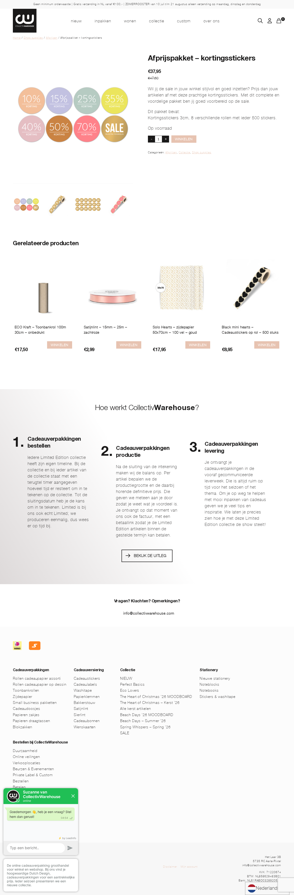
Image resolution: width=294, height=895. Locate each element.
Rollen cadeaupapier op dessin (39, 684)
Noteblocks (209, 684)
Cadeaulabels (85, 684)
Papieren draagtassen (31, 721)
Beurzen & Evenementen (33, 769)
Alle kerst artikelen (135, 708)
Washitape (83, 690)
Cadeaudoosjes (26, 708)
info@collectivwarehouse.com (148, 613)
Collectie (156, 21)
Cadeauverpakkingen (31, 670)
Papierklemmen (87, 696)
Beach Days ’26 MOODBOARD (146, 715)
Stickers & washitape (217, 696)
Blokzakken (22, 727)
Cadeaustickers (87, 678)
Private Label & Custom (33, 775)
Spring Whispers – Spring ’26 (145, 727)
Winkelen (184, 139)
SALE (124, 733)
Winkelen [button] (267, 345)
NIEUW (76, 21)
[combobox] (267, 888)
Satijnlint (81, 708)
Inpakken (103, 21)
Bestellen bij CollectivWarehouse (40, 743)
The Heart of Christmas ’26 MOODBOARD (156, 696)
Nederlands (268, 888)
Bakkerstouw (85, 702)
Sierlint (79, 715)
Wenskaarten (85, 727)
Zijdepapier (22, 696)
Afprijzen (51, 37)
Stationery (209, 670)
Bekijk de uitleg (150, 556)
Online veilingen (26, 757)
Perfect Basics (132, 684)
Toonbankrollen (26, 690)
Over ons (212, 21)
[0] (279, 22)
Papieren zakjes (26, 715)
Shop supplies (33, 37)
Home (17, 37)
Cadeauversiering (89, 670)
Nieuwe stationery (215, 678)
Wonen (130, 21)
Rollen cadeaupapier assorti (37, 678)
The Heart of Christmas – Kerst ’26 (150, 702)
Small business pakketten (35, 702)
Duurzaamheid (25, 751)
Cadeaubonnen (87, 721)
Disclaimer (170, 866)
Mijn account (189, 866)
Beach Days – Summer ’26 (143, 721)
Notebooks (209, 690)
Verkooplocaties (26, 763)
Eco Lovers (129, 690)
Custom (184, 21)
